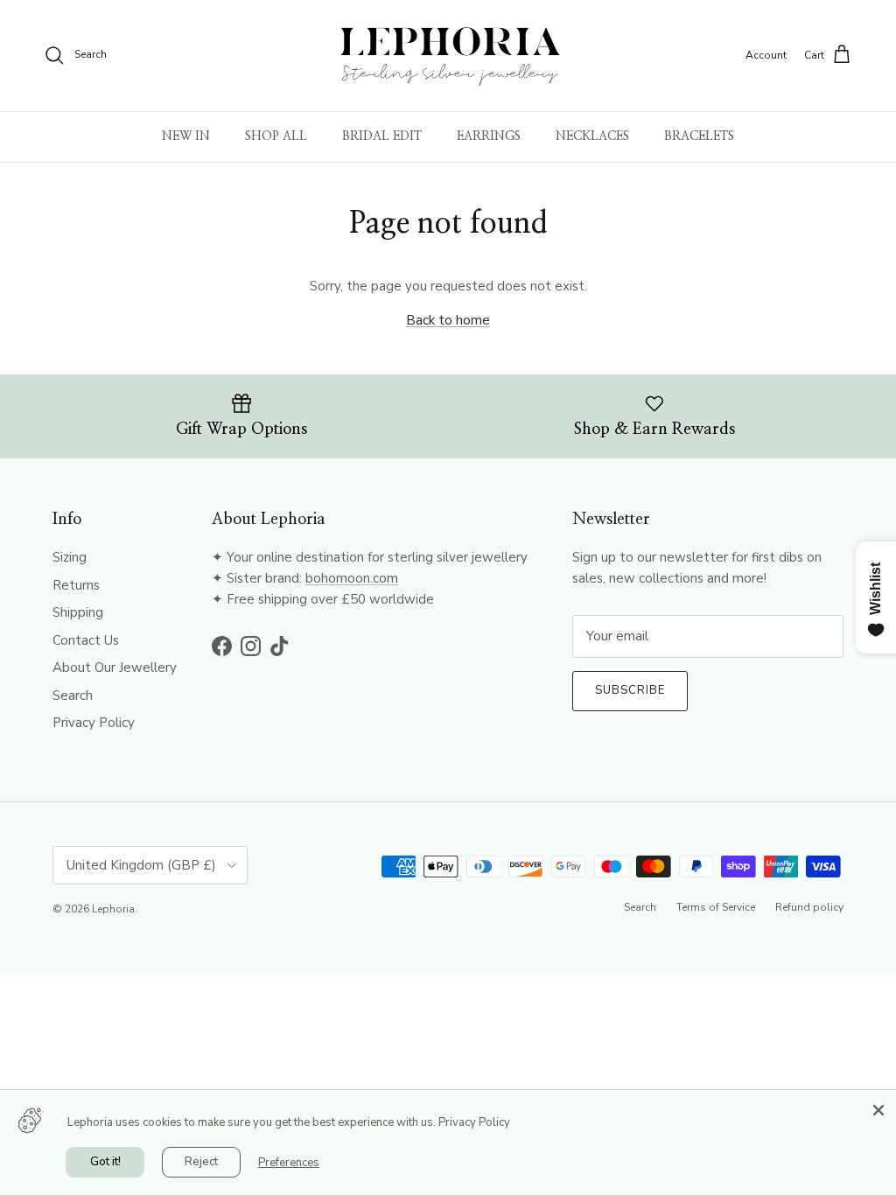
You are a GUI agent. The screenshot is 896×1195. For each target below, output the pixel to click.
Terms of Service (715, 907)
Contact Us (85, 640)
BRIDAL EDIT (382, 136)
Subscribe (630, 690)
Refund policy (809, 907)
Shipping (77, 612)
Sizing (69, 557)
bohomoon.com (351, 578)
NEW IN (186, 136)
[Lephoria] (448, 55)
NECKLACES (592, 136)
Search (72, 695)
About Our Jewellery (114, 667)
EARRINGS (489, 136)
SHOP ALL (276, 136)
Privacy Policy (93, 722)
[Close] (878, 1107)
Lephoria (113, 909)
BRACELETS (699, 136)
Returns (76, 585)
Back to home (448, 320)
